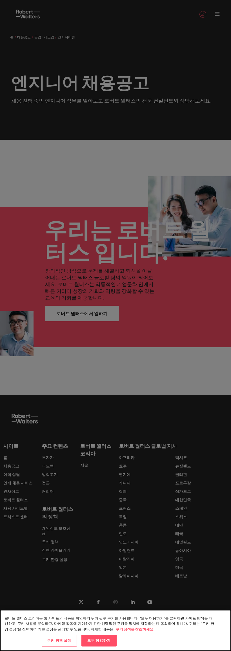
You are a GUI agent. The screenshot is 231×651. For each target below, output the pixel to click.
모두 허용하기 (98, 640)
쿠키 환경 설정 (59, 640)
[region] (115, 630)
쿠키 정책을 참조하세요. (135, 629)
